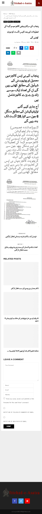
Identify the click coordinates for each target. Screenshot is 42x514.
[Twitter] (21, 501)
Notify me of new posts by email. (15, 421)
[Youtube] (27, 501)
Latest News (17, 22)
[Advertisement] (21, 456)
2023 (5, 22)
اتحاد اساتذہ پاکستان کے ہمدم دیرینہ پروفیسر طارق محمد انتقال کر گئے (21, 249)
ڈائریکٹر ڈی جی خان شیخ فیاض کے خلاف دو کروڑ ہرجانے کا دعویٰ (21, 319)
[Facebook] (14, 501)
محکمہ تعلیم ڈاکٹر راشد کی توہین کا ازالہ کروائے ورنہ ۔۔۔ (22, 351)
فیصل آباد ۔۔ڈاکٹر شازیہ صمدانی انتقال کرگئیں (21, 236)
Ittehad (18, 42)
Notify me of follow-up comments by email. (19, 412)
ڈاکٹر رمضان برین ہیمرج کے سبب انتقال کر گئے (24, 288)
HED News (10, 22)
